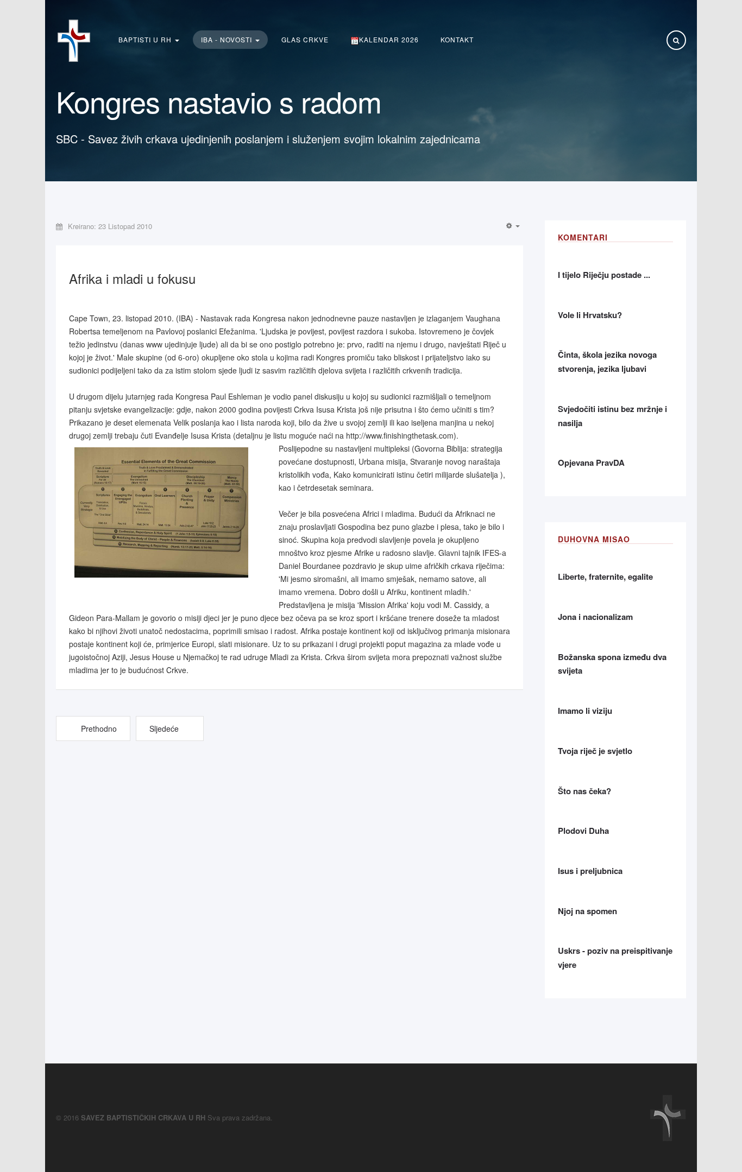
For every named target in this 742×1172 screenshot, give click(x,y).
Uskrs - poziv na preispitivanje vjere (615, 958)
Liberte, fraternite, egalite (605, 576)
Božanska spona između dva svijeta (612, 664)
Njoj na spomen (587, 911)
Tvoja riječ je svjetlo (595, 751)
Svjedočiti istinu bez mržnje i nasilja (612, 416)
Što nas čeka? (584, 791)
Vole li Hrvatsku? (590, 315)
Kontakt (457, 39)
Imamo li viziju (585, 711)
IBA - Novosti (227, 39)
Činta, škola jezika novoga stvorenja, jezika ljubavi (607, 362)
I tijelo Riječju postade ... (604, 275)
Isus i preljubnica (590, 871)
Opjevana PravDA (591, 462)
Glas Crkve (305, 39)
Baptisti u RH (146, 39)
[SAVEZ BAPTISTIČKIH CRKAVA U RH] (74, 41)
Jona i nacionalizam (595, 617)
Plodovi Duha (583, 831)
